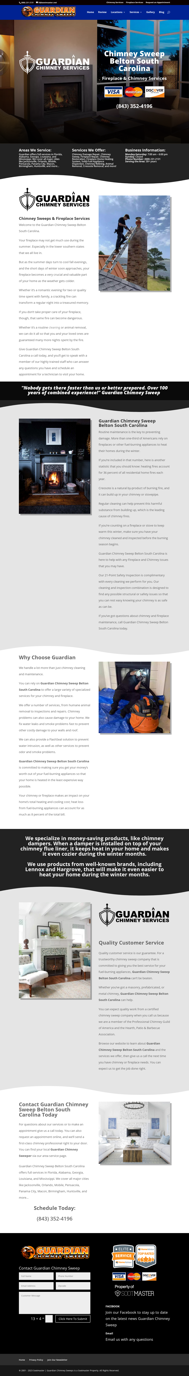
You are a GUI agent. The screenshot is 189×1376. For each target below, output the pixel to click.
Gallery (150, 12)
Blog (161, 12)
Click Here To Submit (73, 1319)
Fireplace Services (134, 2)
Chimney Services (114, 2)
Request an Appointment (158, 2)
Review (102, 12)
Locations (116, 12)
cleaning (54, 327)
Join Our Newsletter (57, 1359)
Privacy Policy (36, 1359)
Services (134, 12)
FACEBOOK (113, 1306)
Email (109, 1333)
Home (90, 12)
